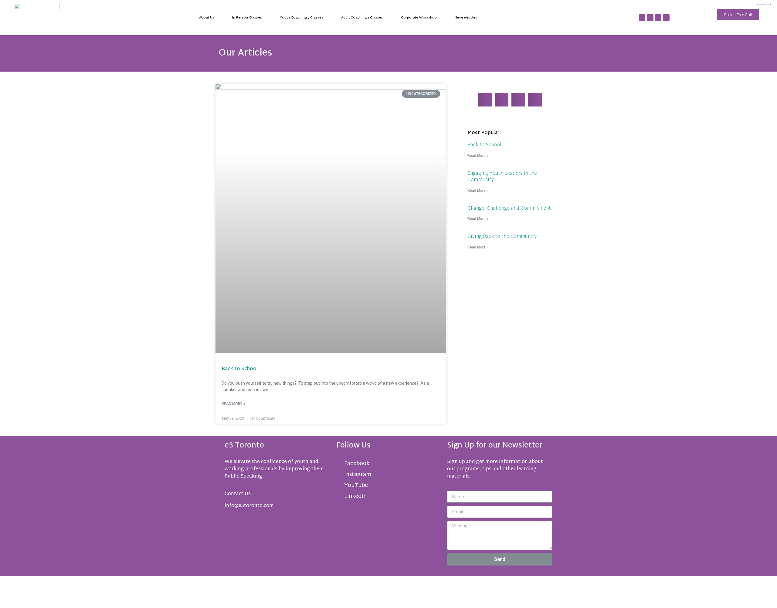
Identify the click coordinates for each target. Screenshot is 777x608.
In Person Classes (247, 18)
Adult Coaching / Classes (362, 18)
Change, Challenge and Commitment (509, 208)
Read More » (233, 404)
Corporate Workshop (419, 18)
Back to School (240, 369)
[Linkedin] (650, 17)
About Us (206, 18)
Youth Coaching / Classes (301, 18)
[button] (485, 99)
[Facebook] (642, 17)
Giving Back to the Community (502, 236)
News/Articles (466, 18)
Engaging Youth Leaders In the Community (502, 177)
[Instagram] (666, 17)
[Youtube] (658, 17)
